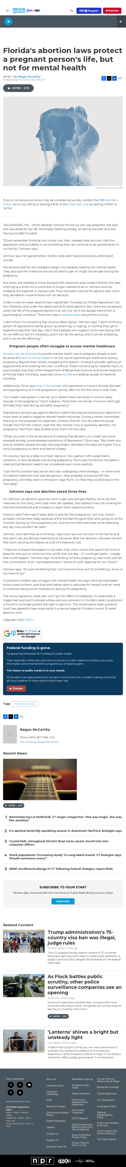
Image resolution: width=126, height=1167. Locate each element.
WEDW (24, 1112)
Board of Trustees (55, 1106)
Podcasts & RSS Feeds (80, 1086)
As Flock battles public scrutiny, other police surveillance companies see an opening (85, 984)
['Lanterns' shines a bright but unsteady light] (24, 1040)
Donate (113, 10)
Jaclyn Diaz (54, 998)
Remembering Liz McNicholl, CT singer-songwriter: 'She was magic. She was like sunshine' (65, 819)
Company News (55, 1086)
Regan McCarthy (29, 76)
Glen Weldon (54, 1042)
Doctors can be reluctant (20, 353)
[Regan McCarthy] (10, 734)
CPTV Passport (80, 1118)
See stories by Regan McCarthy (39, 742)
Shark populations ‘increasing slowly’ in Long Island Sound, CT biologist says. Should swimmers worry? (65, 857)
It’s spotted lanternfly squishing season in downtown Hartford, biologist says (65, 831)
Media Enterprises (56, 1121)
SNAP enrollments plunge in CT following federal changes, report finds (61, 869)
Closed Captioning (106, 1094)
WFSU (29, 620)
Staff (48, 1100)
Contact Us (52, 1134)
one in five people (49, 386)
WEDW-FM (11, 1118)
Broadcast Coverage (108, 1087)
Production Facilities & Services (108, 1124)
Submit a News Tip (56, 1147)
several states (71, 315)
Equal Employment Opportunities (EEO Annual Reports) (82, 1127)
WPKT (28, 1118)
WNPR (21, 1118)
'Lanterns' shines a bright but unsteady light (83, 1034)
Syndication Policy (106, 1106)
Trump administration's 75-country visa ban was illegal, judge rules (82, 937)
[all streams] (121, 21)
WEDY (9, 1115)
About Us (51, 1079)
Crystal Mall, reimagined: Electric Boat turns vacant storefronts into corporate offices (58, 843)
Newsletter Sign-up (82, 1079)
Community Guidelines (78, 1111)
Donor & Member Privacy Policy (81, 1136)
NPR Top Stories (25, 704)
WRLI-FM (10, 1121)
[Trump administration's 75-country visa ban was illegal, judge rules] (24, 941)
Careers (50, 1127)
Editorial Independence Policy (105, 1115)
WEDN (17, 1112)
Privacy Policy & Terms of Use (80, 1144)
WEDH (9, 1112)
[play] (8, 21)
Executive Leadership (52, 1093)
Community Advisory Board (57, 1114)
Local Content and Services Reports (107, 1132)
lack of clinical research (37, 358)
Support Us (52, 1140)
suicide (67, 374)
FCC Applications (106, 1100)
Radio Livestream (81, 1094)
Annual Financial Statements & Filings (108, 1080)
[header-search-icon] (72, 10)
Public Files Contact (15, 1123)
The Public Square (106, 1139)
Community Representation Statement (80, 1102)
